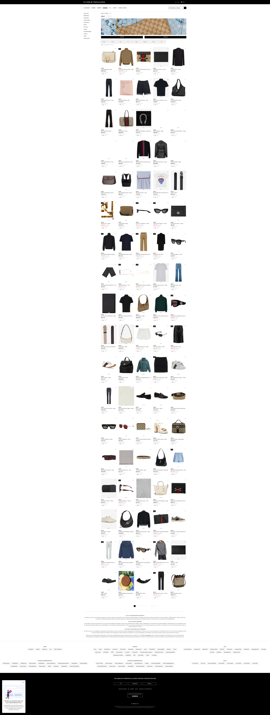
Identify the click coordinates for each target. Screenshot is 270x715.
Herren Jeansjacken (140, 666)
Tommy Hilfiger (161, 649)
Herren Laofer (112, 666)
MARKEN (105, 8)
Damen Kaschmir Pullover (63, 663)
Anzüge (146, 663)
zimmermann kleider (170, 652)
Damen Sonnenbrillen (74, 666)
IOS (120, 683)
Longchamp (128, 655)
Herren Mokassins (138, 663)
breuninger (31, 649)
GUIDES (115, 8)
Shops (45, 646)
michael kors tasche (159, 652)
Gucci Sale (263, 649)
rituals (147, 655)
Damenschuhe (42, 666)
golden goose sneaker (118, 655)
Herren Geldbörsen (119, 663)
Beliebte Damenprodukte (45, 660)
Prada (100, 649)
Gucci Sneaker (230, 663)
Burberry (169, 649)
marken (106, 13)
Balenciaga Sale (255, 649)
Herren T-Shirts (99, 663)
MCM (112, 652)
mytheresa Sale (236, 652)
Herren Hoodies (121, 666)
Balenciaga (130, 649)
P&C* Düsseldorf (57, 649)
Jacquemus (115, 649)
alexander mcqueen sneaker (146, 652)
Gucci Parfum (221, 663)
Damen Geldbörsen (51, 663)
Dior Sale (212, 652)
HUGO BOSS (152, 649)
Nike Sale (222, 649)
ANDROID (135, 683)
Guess (175, 649)
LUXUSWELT (87, 8)
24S (50, 649)
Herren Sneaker (109, 663)
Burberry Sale (197, 649)
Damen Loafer (23, 666)
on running (154, 655)
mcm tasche (134, 652)
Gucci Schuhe (247, 663)
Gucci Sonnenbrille (212, 663)
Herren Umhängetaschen (168, 663)
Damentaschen (6, 663)
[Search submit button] (185, 8)
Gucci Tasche (195, 663)
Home (102, 13)
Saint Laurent (138, 649)
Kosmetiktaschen (32, 666)
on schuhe (127, 652)
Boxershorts (149, 666)
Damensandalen (83, 663)
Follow (108, 16)
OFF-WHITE (105, 652)
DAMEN (93, 8)
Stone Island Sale (187, 649)
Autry (145, 649)
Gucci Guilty (254, 663)
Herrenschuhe (129, 663)
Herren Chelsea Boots (102, 666)
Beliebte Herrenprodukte (135, 660)
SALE (110, 8)
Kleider (49, 666)
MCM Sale (219, 652)
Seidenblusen (64, 666)
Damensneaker (32, 663)
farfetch (38, 649)
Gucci (95, 649)
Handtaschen (23, 663)
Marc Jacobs (97, 652)
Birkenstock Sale (214, 649)
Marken (135, 646)
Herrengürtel (130, 666)
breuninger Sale (227, 652)
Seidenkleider (41, 663)
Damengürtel (74, 663)
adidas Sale (246, 649)
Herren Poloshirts (159, 666)
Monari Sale (229, 649)
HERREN (99, 8)
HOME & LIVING (122, 8)
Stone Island (122, 649)
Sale (225, 646)
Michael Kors (107, 649)
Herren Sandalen (169, 666)
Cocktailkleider (14, 666)
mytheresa (44, 649)
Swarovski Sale (238, 649)
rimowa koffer (119, 652)
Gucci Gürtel (147, 635)
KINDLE (149, 683)
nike (134, 655)
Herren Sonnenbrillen (155, 663)
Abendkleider (15, 663)
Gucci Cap (203, 663)
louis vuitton (140, 655)
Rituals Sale (205, 649)
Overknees (56, 666)
